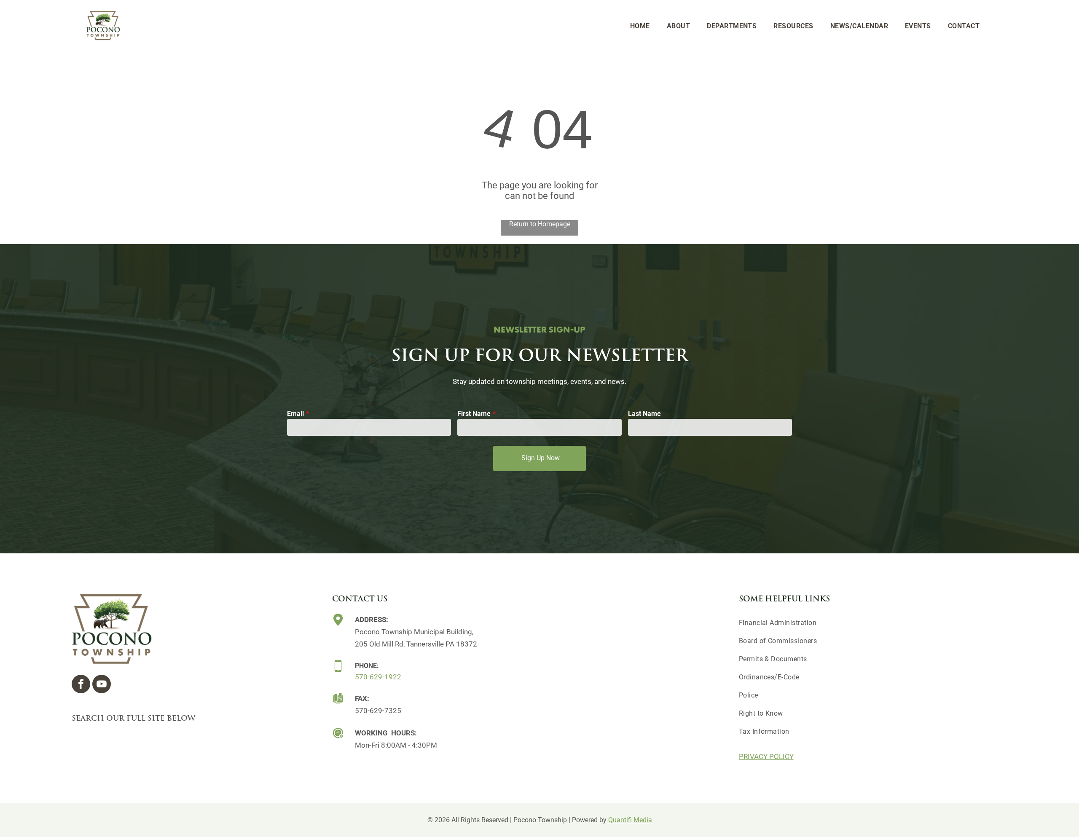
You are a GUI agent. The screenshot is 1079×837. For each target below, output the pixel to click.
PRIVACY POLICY (766, 756)
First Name (474, 414)
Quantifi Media (630, 820)
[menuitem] (640, 26)
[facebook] (81, 685)
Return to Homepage (539, 224)
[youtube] (101, 685)
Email (295, 414)
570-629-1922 (378, 677)
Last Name (644, 414)
